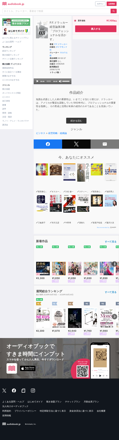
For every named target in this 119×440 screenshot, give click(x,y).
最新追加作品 (8, 68)
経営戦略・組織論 (57, 133)
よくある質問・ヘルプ (11, 41)
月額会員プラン (91, 401)
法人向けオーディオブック (15, 406)
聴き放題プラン (54, 401)
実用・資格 (7, 113)
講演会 (5, 125)
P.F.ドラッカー (60, 44)
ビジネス (6, 97)
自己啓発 (6, 101)
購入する (95, 28)
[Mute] (60, 81)
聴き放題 (6, 89)
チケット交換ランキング (12, 59)
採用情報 (6, 415)
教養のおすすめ (9, 76)
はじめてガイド (35, 401)
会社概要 (101, 410)
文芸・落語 (7, 117)
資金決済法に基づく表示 (81, 410)
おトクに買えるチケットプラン (15, 38)
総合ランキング (9, 51)
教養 (4, 105)
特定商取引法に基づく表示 (53, 410)
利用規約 (6, 410)
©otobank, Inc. (30, 424)
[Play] (37, 81)
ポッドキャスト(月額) (11, 93)
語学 (4, 109)
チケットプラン (72, 401)
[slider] (66, 81)
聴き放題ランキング (10, 55)
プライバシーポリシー (25, 410)
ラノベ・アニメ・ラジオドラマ (15, 121)
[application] (52, 81)
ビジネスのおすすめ (10, 80)
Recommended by (103, 227)
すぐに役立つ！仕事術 (11, 72)
